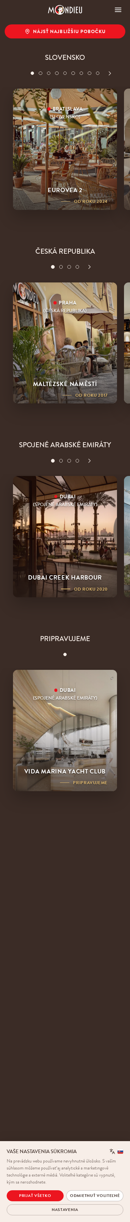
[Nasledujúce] (109, 73)
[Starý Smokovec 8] (89, 73)
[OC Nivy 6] (73, 73)
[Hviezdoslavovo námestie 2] (40, 73)
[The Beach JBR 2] (61, 461)
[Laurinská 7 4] (57, 73)
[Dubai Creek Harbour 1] (53, 461)
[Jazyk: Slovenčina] (116, 1151)
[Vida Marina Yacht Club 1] (65, 654)
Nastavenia (65, 1210)
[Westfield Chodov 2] (61, 267)
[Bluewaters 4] (77, 461)
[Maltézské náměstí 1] (53, 267)
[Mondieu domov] (65, 10)
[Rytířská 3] (69, 267)
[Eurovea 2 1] (32, 73)
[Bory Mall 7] (81, 73)
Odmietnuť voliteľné (95, 1196)
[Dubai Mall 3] (69, 461)
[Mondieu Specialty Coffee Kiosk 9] (98, 73)
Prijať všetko (35, 1196)
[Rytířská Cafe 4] (77, 267)
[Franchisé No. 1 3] (49, 73)
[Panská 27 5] (65, 73)
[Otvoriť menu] (118, 10)
